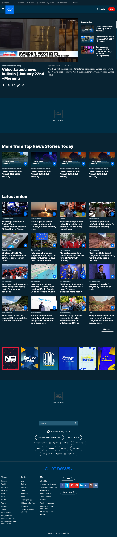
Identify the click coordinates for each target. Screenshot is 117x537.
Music (66, 443)
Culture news (7, 219)
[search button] (71, 3)
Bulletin (23, 484)
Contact (43, 500)
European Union (40, 443)
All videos (106, 329)
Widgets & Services (28, 503)
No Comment (94, 219)
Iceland (63, 448)
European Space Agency (52, 454)
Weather (24, 487)
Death (39, 448)
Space (62, 219)
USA (90, 313)
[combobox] (83, 3)
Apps (23, 497)
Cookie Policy (45, 490)
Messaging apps (27, 500)
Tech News (6, 250)
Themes (4, 477)
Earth (3, 493)
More (42, 477)
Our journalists (6, 516)
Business (4, 487)
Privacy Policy (45, 493)
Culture (4, 506)
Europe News (36, 219)
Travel (3, 503)
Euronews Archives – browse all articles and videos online (9, 521)
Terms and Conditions (48, 487)
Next (3, 497)
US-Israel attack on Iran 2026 (49, 437)
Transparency (45, 497)
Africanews (25, 506)
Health (3, 500)
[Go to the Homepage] (9, 9)
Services (24, 477)
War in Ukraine (73, 437)
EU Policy (76, 448)
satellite (71, 454)
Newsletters (67, 492)
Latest (23, 490)
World (3, 484)
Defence (51, 448)
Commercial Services (48, 484)
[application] (39, 40)
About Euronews (46, 481)
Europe (4, 481)
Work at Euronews (47, 503)
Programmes (6, 512)
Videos (3, 509)
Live (111, 9)
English (6, 3)
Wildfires (79, 443)
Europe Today (94, 281)
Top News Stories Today (11, 168)
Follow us (24, 493)
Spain (55, 443)
